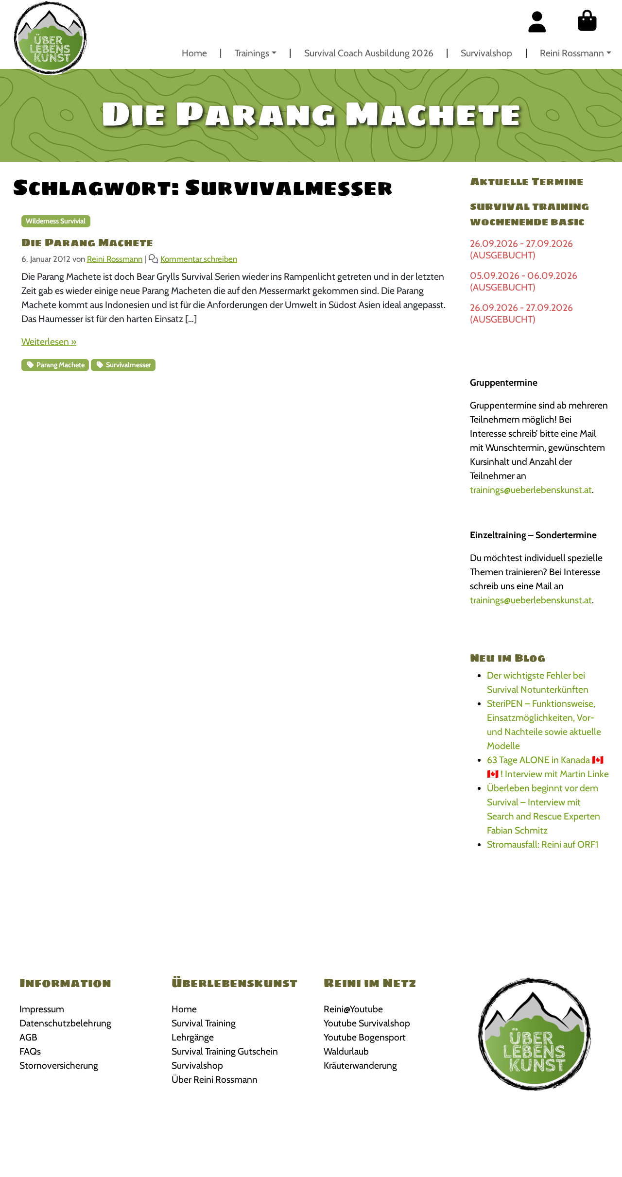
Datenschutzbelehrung (65, 1023)
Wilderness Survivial (56, 221)
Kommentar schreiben (198, 259)
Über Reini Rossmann (215, 1079)
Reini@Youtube (353, 1009)
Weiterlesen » (48, 341)
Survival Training (204, 1023)
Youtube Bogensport (365, 1037)
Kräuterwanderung (360, 1065)
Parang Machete (60, 364)
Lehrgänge (193, 1037)
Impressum (41, 1009)
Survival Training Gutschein (225, 1051)
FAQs (30, 1051)
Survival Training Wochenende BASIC (529, 214)
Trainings (252, 53)
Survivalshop (486, 53)
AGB (28, 1037)
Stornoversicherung (58, 1065)
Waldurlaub (346, 1051)
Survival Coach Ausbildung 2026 (368, 53)
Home (194, 53)
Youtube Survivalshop (367, 1023)
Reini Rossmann (572, 53)
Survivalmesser (127, 364)
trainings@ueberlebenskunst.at (531, 489)
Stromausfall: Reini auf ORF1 (542, 844)
